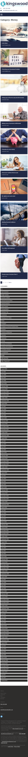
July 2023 (3, 475)
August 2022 (4, 507)
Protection (3, 335)
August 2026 (4, 369)
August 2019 (4, 611)
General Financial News (6, 300)
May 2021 (3, 550)
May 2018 (3, 651)
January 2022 (4, 527)
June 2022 (3, 513)
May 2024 (3, 446)
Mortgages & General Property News (9, 326)
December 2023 (5, 461)
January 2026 (4, 389)
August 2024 (4, 438)
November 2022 (5, 498)
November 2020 (5, 568)
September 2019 (5, 608)
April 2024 (3, 449)
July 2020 (3, 579)
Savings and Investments (7, 346)
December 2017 (5, 666)
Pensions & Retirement (6, 332)
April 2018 (3, 654)
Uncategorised (4, 352)
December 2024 (5, 426)
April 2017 (3, 677)
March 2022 (4, 521)
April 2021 (3, 553)
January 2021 (4, 562)
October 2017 (4, 671)
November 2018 (5, 634)
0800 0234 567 (4, 742)
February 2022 (4, 524)
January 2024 (4, 458)
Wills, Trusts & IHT (5, 361)
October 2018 (4, 637)
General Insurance (5, 303)
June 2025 (3, 409)
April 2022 (3, 519)
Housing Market (4, 309)
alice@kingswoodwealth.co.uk (10, 10)
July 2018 (3, 645)
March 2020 (4, 591)
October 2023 (4, 467)
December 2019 (5, 599)
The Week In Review (6, 349)
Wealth (2, 355)
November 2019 (5, 602)
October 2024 (4, 432)
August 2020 (4, 576)
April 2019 (3, 622)
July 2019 (3, 614)
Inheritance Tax (4, 312)
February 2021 (4, 559)
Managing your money (6, 317)
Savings (3, 341)
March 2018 (4, 657)
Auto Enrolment (4, 291)
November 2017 (5, 669)
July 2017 (3, 674)
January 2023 (4, 493)
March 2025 (4, 418)
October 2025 (4, 397)
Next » (10, 282)
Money (2, 320)
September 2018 (5, 640)
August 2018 (4, 643)
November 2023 (5, 464)
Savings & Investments (6, 343)
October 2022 (4, 501)
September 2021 (5, 539)
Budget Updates (5, 294)
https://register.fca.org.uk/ (18, 728)
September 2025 (5, 400)
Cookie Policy (10, 746)
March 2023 (4, 487)
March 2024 (4, 452)
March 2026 (4, 383)
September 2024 (5, 435)
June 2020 (3, 582)
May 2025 (3, 412)
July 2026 (3, 371)
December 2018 (5, 631)
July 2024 (3, 441)
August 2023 (4, 472)
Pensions (3, 329)
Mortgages (3, 323)
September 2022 (5, 504)
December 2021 (5, 530)
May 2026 (3, 377)
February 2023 (4, 490)
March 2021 (4, 556)
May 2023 (3, 481)
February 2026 (4, 386)
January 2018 (4, 663)
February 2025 (4, 420)
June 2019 (3, 617)
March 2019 (4, 625)
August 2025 (4, 403)
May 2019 (3, 619)
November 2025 (5, 394)
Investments (4, 315)
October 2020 (4, 570)
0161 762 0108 (6, 8)
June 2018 (3, 648)
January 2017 (4, 680)
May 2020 (3, 585)
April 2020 (3, 588)
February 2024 (4, 455)
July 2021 (3, 544)
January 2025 (4, 423)
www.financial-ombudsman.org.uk (9, 741)
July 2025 (3, 406)
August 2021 (4, 542)
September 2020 (5, 573)
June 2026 (3, 374)
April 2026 (3, 380)
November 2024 (5, 429)
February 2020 (4, 594)
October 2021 (4, 536)
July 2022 (3, 510)
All (1, 289)
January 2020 (4, 596)
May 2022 (3, 516)
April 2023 (3, 484)
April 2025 (3, 415)
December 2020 (5, 565)
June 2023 (3, 478)
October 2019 (4, 605)
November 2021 (5, 533)
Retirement (3, 338)
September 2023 (5, 469)
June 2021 (3, 547)
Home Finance (4, 306)
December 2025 (5, 392)
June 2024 (3, 444)
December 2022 (5, 495)
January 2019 (4, 628)
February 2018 (4, 660)
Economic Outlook (5, 297)
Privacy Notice (17, 746)
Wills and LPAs (4, 358)
